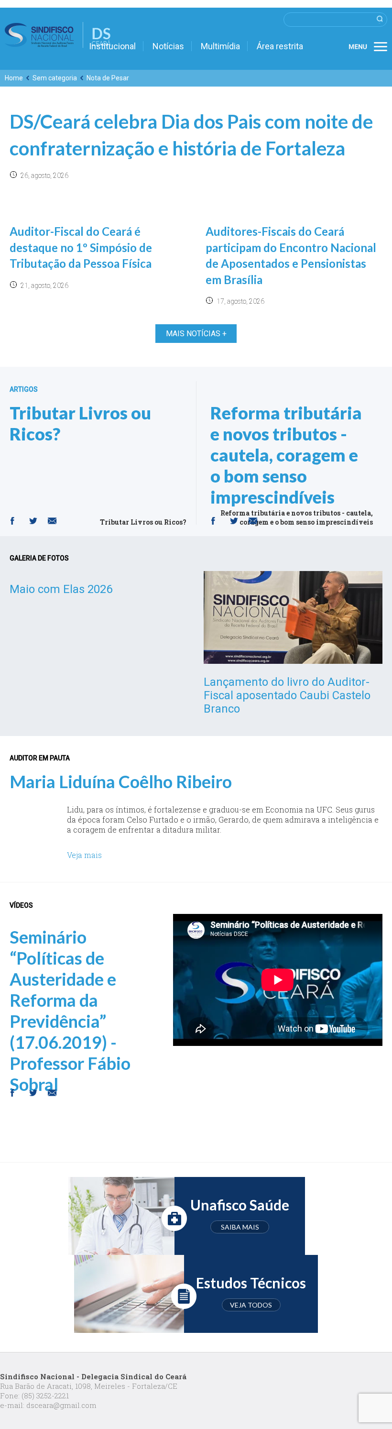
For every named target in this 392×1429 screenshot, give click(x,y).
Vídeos (21, 905)
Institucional (112, 46)
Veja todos (251, 1305)
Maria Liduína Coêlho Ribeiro (121, 781)
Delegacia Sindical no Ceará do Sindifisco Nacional (58, 35)
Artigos (24, 389)
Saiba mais (240, 1227)
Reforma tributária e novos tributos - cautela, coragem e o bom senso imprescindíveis (286, 454)
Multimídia (220, 46)
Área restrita (280, 46)
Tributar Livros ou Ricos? (80, 423)
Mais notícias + (196, 333)
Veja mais (84, 855)
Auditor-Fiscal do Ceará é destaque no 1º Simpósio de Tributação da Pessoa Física (81, 247)
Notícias (168, 46)
